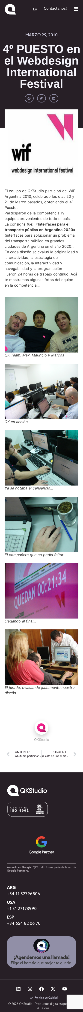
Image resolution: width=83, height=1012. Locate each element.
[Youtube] (64, 988)
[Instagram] (30, 988)
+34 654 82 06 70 (24, 924)
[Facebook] (41, 988)
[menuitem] (35, 9)
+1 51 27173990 (22, 909)
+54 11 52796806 (23, 894)
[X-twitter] (53, 988)
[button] (29, 98)
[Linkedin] (18, 988)
